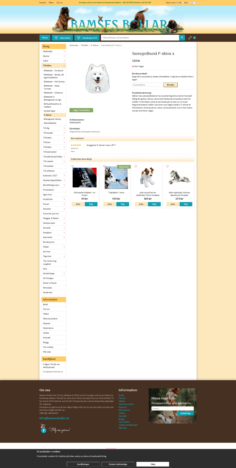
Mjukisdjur (48, 51)
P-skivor (47, 115)
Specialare (47, 237)
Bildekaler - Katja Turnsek (51, 87)
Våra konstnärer (50, 318)
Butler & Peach (50, 283)
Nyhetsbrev (48, 328)
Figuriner (47, 256)
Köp (91, 204)
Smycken (47, 208)
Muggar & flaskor (51, 218)
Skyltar (46, 56)
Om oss (60, 3)
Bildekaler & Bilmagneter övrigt (52, 98)
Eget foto (47, 194)
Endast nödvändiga (118, 464)
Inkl (180, 3)
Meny (45, 37)
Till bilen (47, 65)
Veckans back (49, 223)
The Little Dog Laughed (49, 262)
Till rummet (48, 161)
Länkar (46, 333)
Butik (45, 304)
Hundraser (48, 292)
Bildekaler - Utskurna (53, 92)
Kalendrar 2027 (50, 175)
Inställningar (83, 464)
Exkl (186, 3)
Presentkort (48, 190)
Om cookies (48, 347)
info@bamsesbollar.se (53, 371)
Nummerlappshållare (52, 180)
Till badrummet (50, 152)
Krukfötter (48, 199)
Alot (45, 268)
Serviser (47, 251)
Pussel (46, 204)
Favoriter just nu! (51, 213)
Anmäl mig (185, 413)
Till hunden (48, 133)
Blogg (46, 342)
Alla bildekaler (50, 123)
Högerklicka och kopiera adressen (85, 131)
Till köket (47, 147)
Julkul (45, 60)
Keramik (46, 227)
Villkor (51, 3)
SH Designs (48, 278)
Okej (153, 464)
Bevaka (170, 84)
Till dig (46, 128)
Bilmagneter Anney (52, 119)
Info (78, 204)
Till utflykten (49, 171)
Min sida (47, 352)
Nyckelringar (49, 111)
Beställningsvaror (51, 185)
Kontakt (42, 3)
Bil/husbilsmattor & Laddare (52, 105)
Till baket (47, 137)
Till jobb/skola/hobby (52, 156)
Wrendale (47, 287)
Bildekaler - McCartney (54, 81)
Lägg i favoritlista (81, 110)
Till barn (47, 142)
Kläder (46, 246)
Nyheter (47, 323)
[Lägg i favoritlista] (72, 166)
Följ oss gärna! (59, 430)
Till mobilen (48, 166)
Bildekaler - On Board (53, 70)
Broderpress (48, 242)
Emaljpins (47, 232)
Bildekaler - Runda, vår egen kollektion (54, 76)
